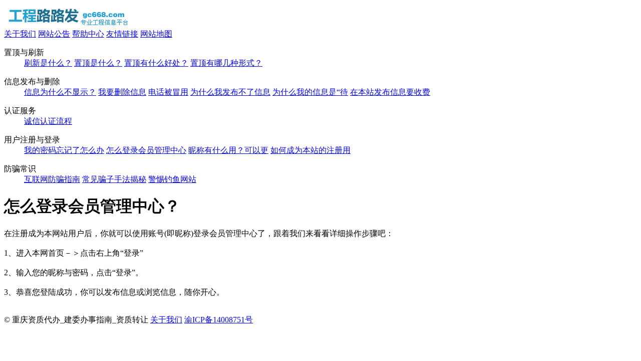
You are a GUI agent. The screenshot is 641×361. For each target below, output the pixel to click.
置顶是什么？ (98, 63)
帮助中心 (88, 34)
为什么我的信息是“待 (310, 92)
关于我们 (20, 34)
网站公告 (54, 34)
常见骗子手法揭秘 (114, 179)
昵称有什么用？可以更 (228, 150)
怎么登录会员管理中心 (146, 150)
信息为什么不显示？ (60, 92)
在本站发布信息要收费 (390, 92)
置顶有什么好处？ (156, 63)
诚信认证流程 (48, 121)
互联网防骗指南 (52, 179)
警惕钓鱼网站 (172, 179)
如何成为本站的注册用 (310, 150)
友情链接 (122, 34)
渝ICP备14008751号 (218, 319)
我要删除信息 (122, 92)
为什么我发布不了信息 (230, 92)
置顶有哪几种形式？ (226, 63)
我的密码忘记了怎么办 (64, 150)
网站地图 (156, 34)
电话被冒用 (168, 92)
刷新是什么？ (48, 63)
